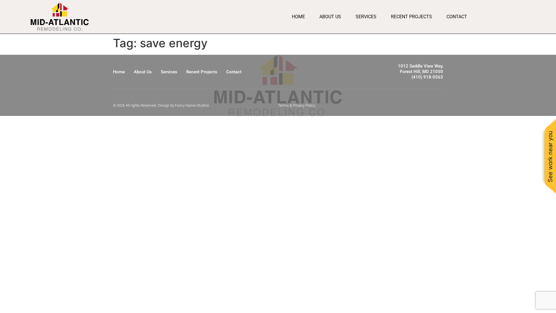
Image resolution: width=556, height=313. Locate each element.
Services (366, 16)
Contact (457, 16)
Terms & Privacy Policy (296, 105)
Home (298, 16)
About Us (330, 16)
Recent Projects (411, 16)
